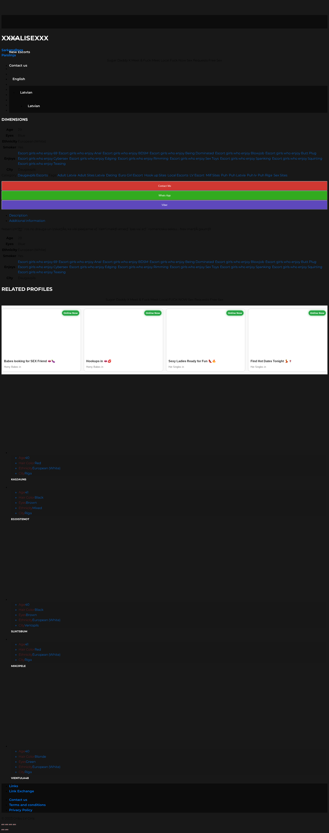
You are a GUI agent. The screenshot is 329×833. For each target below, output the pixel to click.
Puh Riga (265, 175)
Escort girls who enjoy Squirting (297, 158)
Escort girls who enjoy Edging (93, 158)
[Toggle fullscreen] (10, 824)
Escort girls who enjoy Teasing (42, 163)
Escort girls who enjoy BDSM (125, 153)
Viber (164, 205)
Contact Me (164, 186)
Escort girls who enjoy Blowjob (239, 153)
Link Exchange (21, 791)
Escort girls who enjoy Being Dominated (182, 153)
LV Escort (197, 175)
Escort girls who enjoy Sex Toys (194, 158)
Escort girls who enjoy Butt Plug (290, 153)
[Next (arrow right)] (6, 829)
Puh (224, 175)
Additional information (27, 221)
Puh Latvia (237, 175)
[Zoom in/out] (14, 824)
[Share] (6, 824)
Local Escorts (178, 175)
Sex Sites (280, 175)
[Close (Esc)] (3, 824)
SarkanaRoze (12, 50)
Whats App (165, 195)
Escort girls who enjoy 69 (37, 153)
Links (13, 786)
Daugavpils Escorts (33, 175)
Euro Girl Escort (130, 175)
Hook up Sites (155, 175)
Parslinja (9, 55)
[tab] (168, 215)
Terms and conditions (27, 805)
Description (18, 215)
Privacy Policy (20, 810)
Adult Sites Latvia (91, 175)
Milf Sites (213, 175)
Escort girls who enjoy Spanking (245, 158)
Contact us (18, 65)
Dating (111, 175)
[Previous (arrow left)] (3, 829)
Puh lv (251, 175)
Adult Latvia (66, 175)
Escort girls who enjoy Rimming (143, 158)
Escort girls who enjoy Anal (80, 153)
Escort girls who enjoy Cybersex (43, 158)
